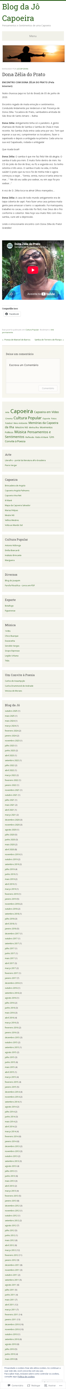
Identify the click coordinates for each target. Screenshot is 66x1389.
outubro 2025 (11, 711)
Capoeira (21, 411)
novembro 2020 (12, 824)
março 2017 (10, 968)
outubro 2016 (11, 988)
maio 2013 (10, 1181)
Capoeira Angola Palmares (17, 490)
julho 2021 (9, 800)
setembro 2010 (12, 1339)
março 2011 (10, 1309)
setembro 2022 (12, 760)
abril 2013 (9, 1186)
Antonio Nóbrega (13, 545)
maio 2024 (10, 720)
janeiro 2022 (10, 785)
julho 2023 (9, 745)
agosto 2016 (10, 998)
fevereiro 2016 (11, 1027)
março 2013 (10, 1190)
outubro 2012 (11, 1215)
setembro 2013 (12, 1161)
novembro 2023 (12, 740)
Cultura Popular (32, 329)
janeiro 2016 (10, 1032)
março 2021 (10, 814)
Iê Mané (8, 500)
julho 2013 (9, 1171)
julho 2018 (9, 918)
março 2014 (10, 1131)
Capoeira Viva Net (13, 495)
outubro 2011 (11, 1275)
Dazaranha (10, 641)
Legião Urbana (11, 655)
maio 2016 (10, 1012)
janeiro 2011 (10, 1319)
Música (20, 431)
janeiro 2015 (10, 1087)
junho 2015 (10, 1062)
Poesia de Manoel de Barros (16, 339)
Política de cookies (26, 1376)
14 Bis (7, 631)
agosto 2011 (10, 1285)
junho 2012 (10, 1235)
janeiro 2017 (10, 978)
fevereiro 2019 (11, 894)
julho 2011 (9, 1289)
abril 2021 (9, 810)
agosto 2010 (10, 1344)
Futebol (8, 423)
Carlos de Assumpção (15, 681)
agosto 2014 (10, 1106)
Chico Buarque (11, 636)
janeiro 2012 (10, 1260)
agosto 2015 (10, 1052)
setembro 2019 (12, 864)
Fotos (53, 418)
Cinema (8, 418)
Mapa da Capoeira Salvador (17, 505)
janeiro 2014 (10, 1141)
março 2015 (10, 1077)
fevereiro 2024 (11, 730)
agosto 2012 (10, 1225)
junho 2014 (10, 1116)
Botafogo (9, 605)
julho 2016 (9, 1002)
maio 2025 (10, 716)
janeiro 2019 (10, 899)
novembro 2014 (12, 1096)
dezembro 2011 (12, 1265)
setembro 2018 (12, 913)
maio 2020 (10, 844)
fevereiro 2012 (11, 1255)
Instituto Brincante (13, 555)
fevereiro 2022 (11, 780)
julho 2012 (9, 1230)
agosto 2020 (10, 829)
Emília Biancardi (12, 550)
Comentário (48, 388)
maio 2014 (10, 1121)
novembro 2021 (12, 790)
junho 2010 (10, 1354)
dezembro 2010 (12, 1324)
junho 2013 (10, 1176)
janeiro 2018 (10, 928)
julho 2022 (9, 765)
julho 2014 (9, 1111)
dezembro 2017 (12, 933)
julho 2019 (9, 869)
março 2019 (10, 889)
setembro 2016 (12, 993)
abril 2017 (9, 963)
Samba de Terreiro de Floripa (49, 339)
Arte (7, 412)
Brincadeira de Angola (15, 485)
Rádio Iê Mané (41, 437)
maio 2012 (10, 1240)
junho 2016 (10, 1007)
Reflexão (29, 437)
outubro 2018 (11, 908)
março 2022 (10, 775)
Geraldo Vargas (12, 645)
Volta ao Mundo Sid (14, 525)
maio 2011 (10, 1299)
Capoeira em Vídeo (46, 412)
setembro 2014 (12, 1101)
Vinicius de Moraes (13, 690)
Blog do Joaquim (12, 580)
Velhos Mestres (12, 520)
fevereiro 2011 (11, 1314)
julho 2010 (9, 1349)
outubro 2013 (11, 1156)
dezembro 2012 (12, 1205)
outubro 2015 (11, 1042)
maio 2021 (10, 805)
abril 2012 (9, 1245)
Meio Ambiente (20, 423)
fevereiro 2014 (11, 1136)
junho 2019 (10, 874)
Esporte (46, 418)
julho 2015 (9, 1057)
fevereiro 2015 (11, 1082)
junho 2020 (10, 839)
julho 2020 (9, 834)
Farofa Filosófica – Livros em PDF (20, 585)
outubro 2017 (11, 938)
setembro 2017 (12, 943)
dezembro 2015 (12, 1037)
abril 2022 (9, 770)
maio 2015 (10, 1067)
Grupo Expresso (12, 650)
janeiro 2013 (10, 1200)
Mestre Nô (21, 427)
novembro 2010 (12, 1329)
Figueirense (10, 610)
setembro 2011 (12, 1280)
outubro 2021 (11, 795)
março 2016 (10, 1022)
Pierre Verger (11, 465)
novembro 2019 (12, 854)
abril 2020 (9, 849)
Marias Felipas (11, 510)
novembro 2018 (12, 904)
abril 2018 (9, 923)
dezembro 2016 (12, 983)
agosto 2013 (10, 1166)
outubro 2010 (11, 1334)
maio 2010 (10, 1359)
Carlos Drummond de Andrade (19, 686)
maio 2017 (10, 958)
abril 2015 (9, 1072)
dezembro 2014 (12, 1092)
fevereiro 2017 (11, 973)
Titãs (7, 660)
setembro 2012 (12, 1220)
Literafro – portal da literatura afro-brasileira (25, 460)
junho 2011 (10, 1294)
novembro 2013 (12, 1151)
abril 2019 (9, 884)
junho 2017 (10, 953)
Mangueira (10, 560)
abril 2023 (9, 755)
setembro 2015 (12, 1047)
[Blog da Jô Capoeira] (33, 62)
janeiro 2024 (10, 735)
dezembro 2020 (12, 819)
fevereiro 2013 (11, 1195)
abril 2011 (9, 1304)
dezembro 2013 (12, 1146)
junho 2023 (10, 750)
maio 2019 (10, 879)
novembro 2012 (12, 1210)
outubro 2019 (11, 859)
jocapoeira (22, 69)
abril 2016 (9, 1017)
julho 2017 (9, 948)
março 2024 (10, 725)
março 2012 (10, 1250)
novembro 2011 (12, 1270)
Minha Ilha (34, 427)
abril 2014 (9, 1126)
